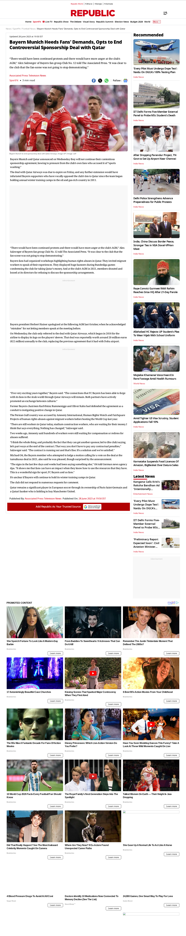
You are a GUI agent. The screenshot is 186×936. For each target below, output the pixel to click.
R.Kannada (108, 4)
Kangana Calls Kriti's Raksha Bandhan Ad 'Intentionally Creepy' (146, 487)
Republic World (77, 4)
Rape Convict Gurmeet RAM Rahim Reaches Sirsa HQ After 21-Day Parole (155, 290)
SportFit (13, 80)
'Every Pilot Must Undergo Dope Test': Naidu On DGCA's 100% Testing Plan (155, 70)
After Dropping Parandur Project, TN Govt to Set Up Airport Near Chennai (154, 157)
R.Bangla (98, 4)
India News (138, 77)
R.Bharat (88, 4)
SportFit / (17, 29)
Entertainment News (143, 494)
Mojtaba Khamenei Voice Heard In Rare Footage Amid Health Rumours (154, 377)
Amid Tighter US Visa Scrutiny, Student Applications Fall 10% (156, 420)
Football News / (29, 29)
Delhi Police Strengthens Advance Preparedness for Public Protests (153, 200)
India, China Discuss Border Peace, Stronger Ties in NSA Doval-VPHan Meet (153, 245)
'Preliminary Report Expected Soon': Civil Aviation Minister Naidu (146, 545)
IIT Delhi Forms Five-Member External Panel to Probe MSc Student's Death (155, 113)
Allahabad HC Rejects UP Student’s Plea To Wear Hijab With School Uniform (156, 333)
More (155, 21)
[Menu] (164, 13)
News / (9, 29)
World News (139, 384)
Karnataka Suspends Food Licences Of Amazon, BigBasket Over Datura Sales (156, 463)
